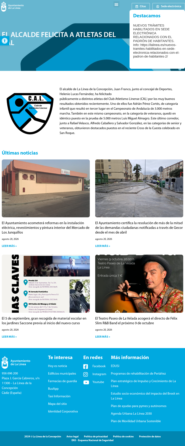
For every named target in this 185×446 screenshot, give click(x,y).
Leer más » (9, 246)
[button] (4, 40)
